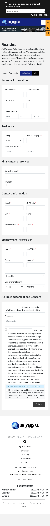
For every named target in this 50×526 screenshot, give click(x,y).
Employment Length (14, 282)
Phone (7, 260)
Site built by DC (35, 437)
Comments (9, 316)
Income (30, 260)
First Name (10, 89)
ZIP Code (31, 203)
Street (8, 203)
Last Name (10, 100)
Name (8, 249)
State (29, 213)
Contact (25, 462)
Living (7, 135)
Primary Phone (12, 224)
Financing (25, 454)
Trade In (8, 181)
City (7, 213)
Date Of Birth (11, 111)
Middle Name (33, 89)
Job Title (31, 249)
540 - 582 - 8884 (41, 15)
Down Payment (11, 171)
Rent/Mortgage (34, 135)
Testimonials (25, 458)
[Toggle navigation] (44, 22)
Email (30, 224)
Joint (35, 73)
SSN (29, 100)
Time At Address (12, 146)
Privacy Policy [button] (22, 437)
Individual (26, 73)
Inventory (25, 450)
